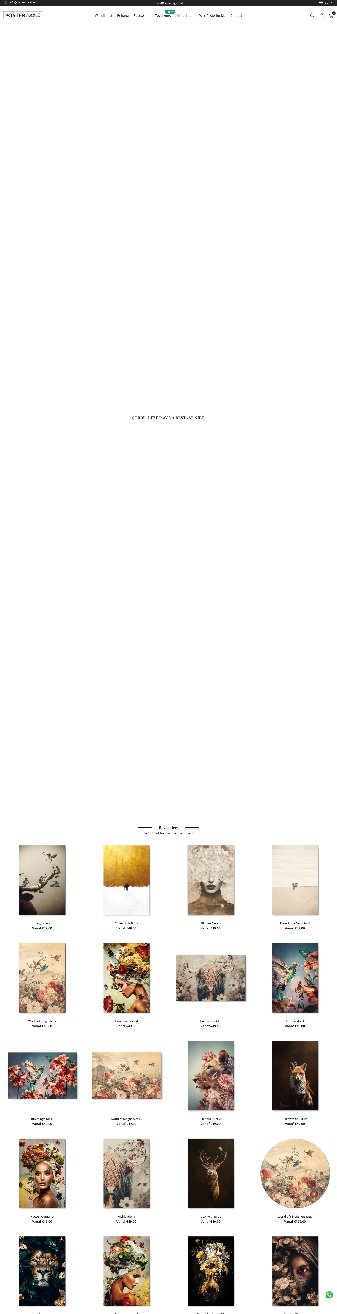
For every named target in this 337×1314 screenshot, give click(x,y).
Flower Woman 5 (42, 1216)
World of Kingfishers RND (295, 1216)
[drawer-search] (312, 15)
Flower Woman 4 (126, 1021)
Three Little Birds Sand (295, 923)
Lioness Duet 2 (211, 1119)
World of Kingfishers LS (126, 1119)
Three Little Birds (126, 923)
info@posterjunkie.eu (22, 2)
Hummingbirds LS (42, 1119)
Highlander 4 (126, 1216)
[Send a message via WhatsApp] (329, 1294)
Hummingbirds (295, 1021)
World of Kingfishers (42, 1021)
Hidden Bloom (211, 923)
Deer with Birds (210, 1216)
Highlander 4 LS (210, 1021)
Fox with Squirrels (295, 1119)
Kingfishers (42, 923)
